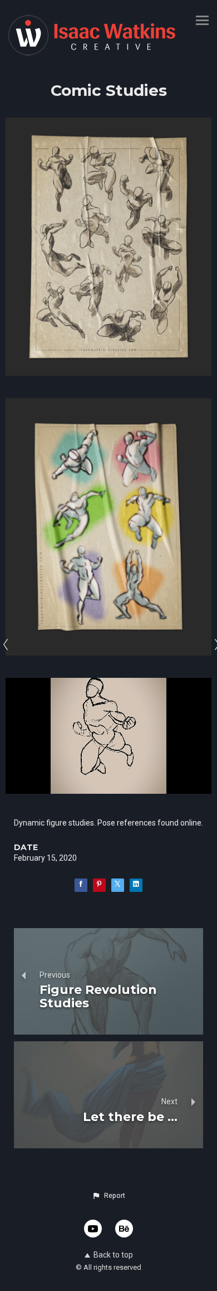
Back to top (113, 1254)
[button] (108, 1195)
